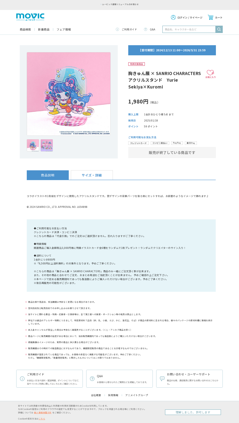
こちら (42, 418)
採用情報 (113, 395)
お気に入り (210, 77)
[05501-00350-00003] (33, 145)
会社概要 (96, 395)
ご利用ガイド (129, 29)
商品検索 (25, 29)
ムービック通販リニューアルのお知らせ (120, 4)
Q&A (152, 29)
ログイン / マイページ (190, 17)
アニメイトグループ (136, 395)
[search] (219, 29)
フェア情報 (64, 29)
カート (219, 17)
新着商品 (44, 29)
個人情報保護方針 (42, 412)
